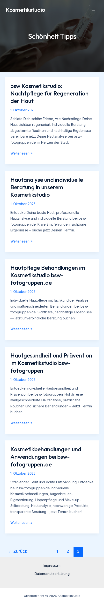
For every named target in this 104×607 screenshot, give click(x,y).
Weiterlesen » (21, 153)
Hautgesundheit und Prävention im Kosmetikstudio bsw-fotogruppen (51, 363)
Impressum (52, 565)
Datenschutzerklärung (52, 574)
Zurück (17, 551)
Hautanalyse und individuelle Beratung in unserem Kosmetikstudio (46, 187)
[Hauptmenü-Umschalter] (93, 9)
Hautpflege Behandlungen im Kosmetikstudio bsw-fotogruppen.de (47, 275)
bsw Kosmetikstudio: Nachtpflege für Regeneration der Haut (49, 93)
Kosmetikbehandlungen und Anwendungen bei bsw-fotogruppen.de (45, 456)
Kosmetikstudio (25, 9)
